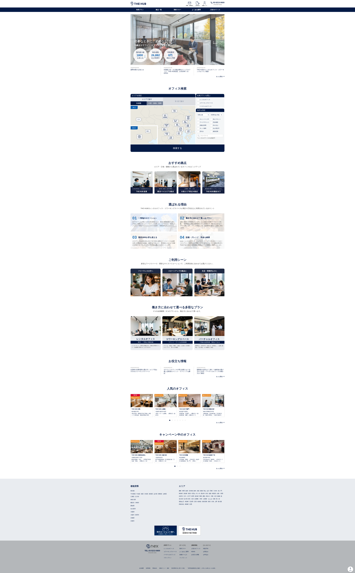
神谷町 (181, 493)
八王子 (189, 496)
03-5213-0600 (218, 2)
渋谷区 (146, 494)
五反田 (191, 501)
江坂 (192, 499)
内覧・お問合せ (189, 5)
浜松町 (185, 493)
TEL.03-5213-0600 (152, 551)
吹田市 (137, 515)
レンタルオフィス (169, 548)
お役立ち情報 (195, 554)
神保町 (187, 504)
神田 (183, 491)
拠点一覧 (159, 9)
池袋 (210, 493)
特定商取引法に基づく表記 (178, 568)
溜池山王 (181, 501)
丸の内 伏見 (187, 499)
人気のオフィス (215, 9)
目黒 (190, 504)
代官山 (193, 493)
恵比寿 (203, 493)
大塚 (212, 501)
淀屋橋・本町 (198, 499)
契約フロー (177, 9)
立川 (185, 496)
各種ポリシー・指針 (164, 568)
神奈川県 (133, 499)
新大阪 (220, 501)
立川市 (137, 496)
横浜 (204, 496)
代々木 (198, 493)
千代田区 (133, 494)
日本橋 (191, 491)
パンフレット (183, 557)
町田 (192, 496)
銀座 (187, 491)
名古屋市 (133, 508)
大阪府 (132, 511)
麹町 (180, 491)
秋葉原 (214, 493)
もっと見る (219, 76)
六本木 (215, 491)
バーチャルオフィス (169, 554)
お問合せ (205, 551)
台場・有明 (220, 493)
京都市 (132, 521)
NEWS (193, 551)
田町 (211, 491)
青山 (204, 491)
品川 (208, 491)
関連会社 (155, 568)
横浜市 (132, 502)
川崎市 (137, 502)
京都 (214, 499)
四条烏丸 (181, 504)
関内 (200, 496)
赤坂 (198, 491)
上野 (216, 501)
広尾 (195, 501)
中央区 (138, 494)
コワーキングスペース (170, 551)
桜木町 (197, 496)
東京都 (132, 491)
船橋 (218, 496)
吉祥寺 (181, 496)
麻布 (194, 491)
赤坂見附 (204, 501)
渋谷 (206, 493)
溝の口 (208, 496)
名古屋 (181, 499)
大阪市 (132, 515)
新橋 (201, 491)
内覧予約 (205, 548)
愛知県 (132, 505)
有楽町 (187, 501)
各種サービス (183, 554)
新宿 (189, 493)
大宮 (215, 496)
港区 (142, 494)
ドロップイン (167, 557)
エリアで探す (147, 99)
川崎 (212, 496)
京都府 (132, 518)
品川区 (156, 494)
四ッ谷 (218, 499)
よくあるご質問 (184, 551)
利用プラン (140, 9)
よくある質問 (196, 9)
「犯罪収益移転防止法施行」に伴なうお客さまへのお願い (201, 568)
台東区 (165, 494)
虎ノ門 (220, 491)
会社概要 (141, 568)
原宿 (209, 501)
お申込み (198, 5)
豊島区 (160, 494)
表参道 (199, 501)
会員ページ (204, 5)
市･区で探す (179, 101)
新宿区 (151, 494)
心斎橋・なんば (207, 499)
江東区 (132, 496)
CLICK (142, 405)
